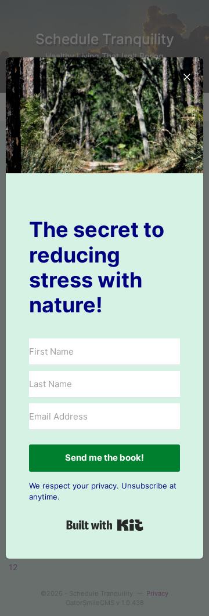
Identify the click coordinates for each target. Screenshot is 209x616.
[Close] (187, 73)
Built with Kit (104, 525)
